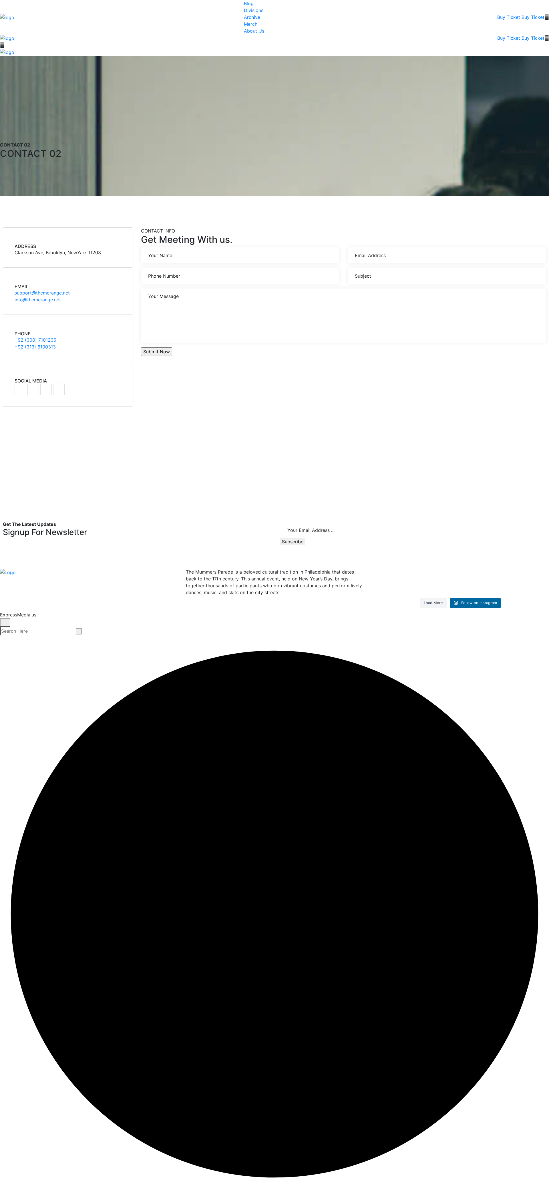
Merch (250, 24)
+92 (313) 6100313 (35, 347)
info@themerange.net (38, 299)
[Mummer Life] (7, 17)
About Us (254, 31)
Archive (252, 17)
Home (508, 151)
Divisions (253, 10)
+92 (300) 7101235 (35, 340)
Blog (249, 3)
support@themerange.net (42, 293)
